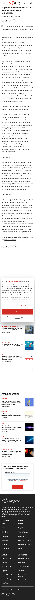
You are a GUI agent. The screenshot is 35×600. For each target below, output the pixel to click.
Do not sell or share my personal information (17, 317)
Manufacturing (6, 449)
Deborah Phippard (6, 406)
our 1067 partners (14, 281)
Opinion (4, 399)
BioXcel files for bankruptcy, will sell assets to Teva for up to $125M (12, 345)
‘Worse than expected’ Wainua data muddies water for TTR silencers (11, 329)
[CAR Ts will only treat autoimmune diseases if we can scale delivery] (29, 415)
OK (17, 311)
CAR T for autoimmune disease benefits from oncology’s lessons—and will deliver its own (12, 402)
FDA (2, 354)
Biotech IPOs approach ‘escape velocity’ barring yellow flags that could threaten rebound (11, 440)
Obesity (4, 423)
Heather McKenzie (6, 361)
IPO (2, 436)
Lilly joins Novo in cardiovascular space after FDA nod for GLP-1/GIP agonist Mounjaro (11, 358)
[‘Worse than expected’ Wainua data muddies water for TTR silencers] (29, 329)
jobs (31, 237)
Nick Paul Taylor (5, 456)
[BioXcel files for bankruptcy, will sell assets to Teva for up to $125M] (29, 345)
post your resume (10, 240)
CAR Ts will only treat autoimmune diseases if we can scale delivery (11, 414)
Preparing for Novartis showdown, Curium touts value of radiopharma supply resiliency (11, 453)
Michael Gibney (5, 348)
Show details (25, 306)
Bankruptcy (5, 342)
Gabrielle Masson (5, 332)
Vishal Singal (4, 417)
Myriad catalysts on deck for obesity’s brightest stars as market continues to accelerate (11, 427)
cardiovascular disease (9, 326)
